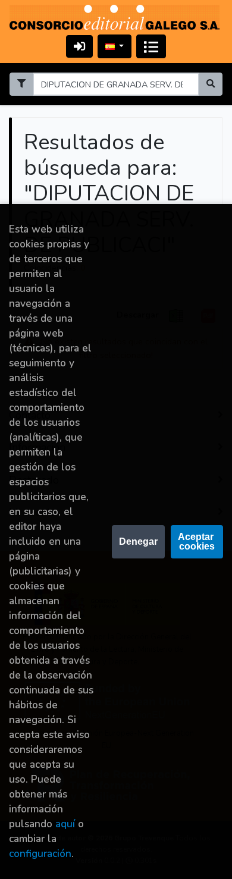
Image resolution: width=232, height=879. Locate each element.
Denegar (138, 541)
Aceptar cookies (197, 541)
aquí (65, 824)
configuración (40, 854)
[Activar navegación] (151, 46)
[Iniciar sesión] (79, 46)
